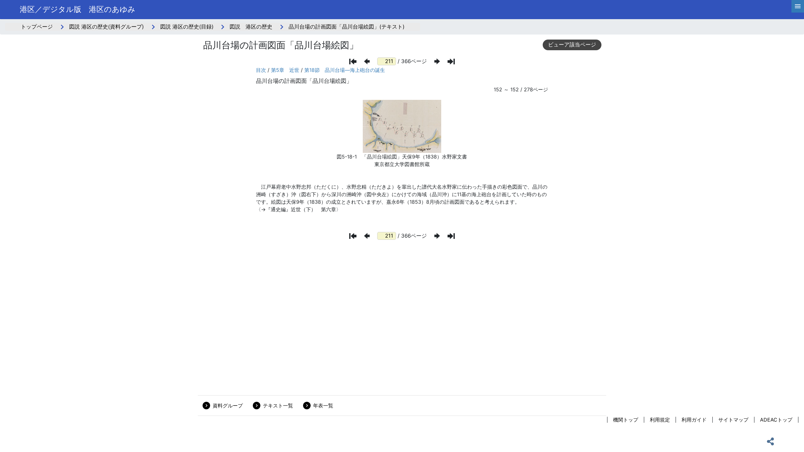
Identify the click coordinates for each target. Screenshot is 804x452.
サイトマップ (733, 420)
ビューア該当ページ (572, 44)
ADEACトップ (776, 420)
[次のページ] (437, 61)
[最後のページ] (451, 61)
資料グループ (228, 405)
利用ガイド (694, 420)
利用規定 (660, 420)
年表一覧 (323, 405)
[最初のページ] (352, 61)
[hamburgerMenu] (797, 6)
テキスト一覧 (278, 405)
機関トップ (625, 420)
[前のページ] (367, 61)
